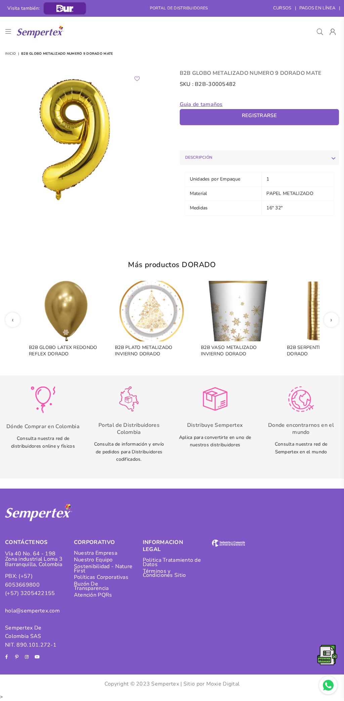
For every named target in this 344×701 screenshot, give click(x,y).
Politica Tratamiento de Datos (172, 562)
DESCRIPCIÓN (199, 157)
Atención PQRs (93, 595)
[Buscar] (320, 32)
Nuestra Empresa (95, 553)
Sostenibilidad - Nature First (103, 568)
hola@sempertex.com (32, 610)
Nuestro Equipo (93, 559)
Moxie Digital (223, 684)
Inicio (10, 53)
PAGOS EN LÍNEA (317, 8)
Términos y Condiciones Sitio (164, 573)
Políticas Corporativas (101, 577)
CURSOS (282, 8)
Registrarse (259, 115)
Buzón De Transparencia (91, 586)
